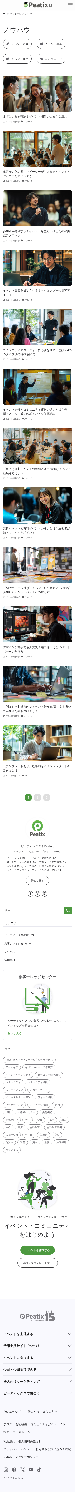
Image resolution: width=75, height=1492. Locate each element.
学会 (39, 1119)
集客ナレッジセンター (17, 943)
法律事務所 (12, 1134)
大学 (27, 1119)
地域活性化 (12, 1119)
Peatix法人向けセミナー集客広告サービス (29, 1059)
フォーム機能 (45, 1097)
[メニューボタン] (70, 5)
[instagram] (44, 894)
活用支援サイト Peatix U (22, 1346)
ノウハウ (9, 951)
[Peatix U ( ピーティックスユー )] (37, 5)
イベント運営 (20, 58)
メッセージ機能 (39, 1104)
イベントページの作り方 (39, 1067)
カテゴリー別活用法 (49, 1074)
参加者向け (50, 1411)
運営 (22, 1142)
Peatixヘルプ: (12, 1411)
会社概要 (21, 1424)
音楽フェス (12, 1149)
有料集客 (35, 1127)
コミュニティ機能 (38, 1082)
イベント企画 (20, 44)
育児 (56, 1134)
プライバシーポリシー (17, 1449)
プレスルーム (21, 1432)
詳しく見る (37, 880)
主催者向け (32, 1411)
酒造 (34, 1142)
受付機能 (47, 1112)
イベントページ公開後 (18, 1074)
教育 (63, 1119)
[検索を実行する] (68, 910)
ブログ (7, 1424)
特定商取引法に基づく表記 (53, 1449)
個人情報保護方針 (30, 1441)
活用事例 (9, 960)
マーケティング (14, 1104)
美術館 (43, 1134)
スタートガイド (39, 1089)
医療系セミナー (26, 1112)
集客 (46, 1142)
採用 (51, 1119)
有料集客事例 (54, 1127)
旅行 (8, 1127)
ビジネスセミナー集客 (18, 1097)
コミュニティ (53, 58)
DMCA (7, 1456)
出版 (8, 1112)
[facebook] (30, 894)
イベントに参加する (18, 1358)
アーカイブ (12, 1067)
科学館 (29, 1134)
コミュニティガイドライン (47, 1424)
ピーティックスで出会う (21, 1393)
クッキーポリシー (27, 1456)
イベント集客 (53, 44)
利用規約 (9, 1441)
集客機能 (61, 1142)
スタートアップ (14, 1089)
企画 (57, 1104)
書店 (20, 1127)
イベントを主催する (18, 1334)
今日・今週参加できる (20, 1369)
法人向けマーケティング (21, 1381)
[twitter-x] (37, 894)
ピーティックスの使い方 (19, 935)
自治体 (9, 1142)
